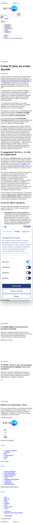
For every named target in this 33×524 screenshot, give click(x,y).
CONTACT (7, 511)
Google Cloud (8, 506)
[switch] (28, 267)
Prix (5, 458)
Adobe (6, 502)
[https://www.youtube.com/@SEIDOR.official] (5, 437)
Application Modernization (11, 479)
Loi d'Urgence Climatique (19, 164)
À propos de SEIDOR (10, 450)
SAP (5, 497)
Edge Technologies (9, 473)
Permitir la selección (16, 291)
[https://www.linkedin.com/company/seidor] (5, 430)
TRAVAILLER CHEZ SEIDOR (13, 512)
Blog (6, 36)
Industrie (7, 26)
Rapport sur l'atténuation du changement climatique (15, 79)
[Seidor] (11, 8)
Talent (6, 30)
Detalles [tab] (17, 231)
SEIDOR (7, 32)
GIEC (3, 78)
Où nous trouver (8, 455)
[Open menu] (3, 22)
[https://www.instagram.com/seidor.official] (5, 433)
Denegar (16, 296)
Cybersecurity (8, 482)
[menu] (1, 20)
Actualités (7, 452)
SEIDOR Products (9, 484)
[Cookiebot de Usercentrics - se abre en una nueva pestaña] (23, 227)
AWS (5, 505)
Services (7, 25)
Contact (6, 18)
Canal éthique (8, 515)
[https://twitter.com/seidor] (5, 435)
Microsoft (7, 498)
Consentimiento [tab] (7, 231)
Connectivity (7, 481)
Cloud (6, 478)
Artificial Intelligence (10, 471)
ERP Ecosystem (8, 476)
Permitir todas (16, 286)
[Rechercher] (19, 14)
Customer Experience (10, 474)
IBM (5, 500)
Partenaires (8, 28)
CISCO (6, 508)
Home (6, 35)
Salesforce (7, 503)
